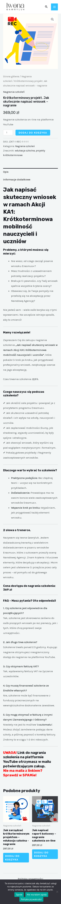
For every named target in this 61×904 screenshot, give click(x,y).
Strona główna (11, 76)
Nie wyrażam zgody (37, 894)
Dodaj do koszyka (33, 132)
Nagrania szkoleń (14, 91)
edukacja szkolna (25, 150)
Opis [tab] (5, 171)
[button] (52, 19)
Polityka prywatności (30, 878)
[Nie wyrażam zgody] (57, 891)
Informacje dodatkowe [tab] (16, 179)
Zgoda (19, 894)
